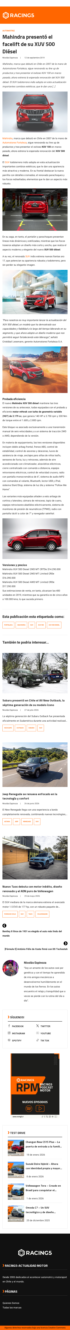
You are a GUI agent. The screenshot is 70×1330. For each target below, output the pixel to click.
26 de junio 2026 (31, 803)
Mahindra (7, 138)
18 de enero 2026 (36, 1155)
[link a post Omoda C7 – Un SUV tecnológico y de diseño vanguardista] (16, 1221)
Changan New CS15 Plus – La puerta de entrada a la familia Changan (43, 1144)
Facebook (18, 1026)
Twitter (45, 1026)
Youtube (46, 1033)
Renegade (27, 821)
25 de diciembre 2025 (38, 1220)
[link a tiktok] (65, 3)
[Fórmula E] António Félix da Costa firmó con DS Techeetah (36, 949)
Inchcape (8, 728)
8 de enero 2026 (35, 1176)
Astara (7, 821)
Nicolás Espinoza (10, 57)
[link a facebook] (49, 3)
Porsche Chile (10, 914)
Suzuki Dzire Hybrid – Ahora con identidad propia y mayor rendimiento (43, 1166)
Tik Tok (45, 1040)
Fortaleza (8, 625)
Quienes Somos (11, 1303)
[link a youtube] (59, 3)
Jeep (16, 821)
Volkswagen (42, 914)
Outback (20, 728)
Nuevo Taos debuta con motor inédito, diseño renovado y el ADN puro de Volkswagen (32, 888)
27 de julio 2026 (31, 710)
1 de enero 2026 (35, 1198)
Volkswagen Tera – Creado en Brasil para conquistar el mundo (43, 1188)
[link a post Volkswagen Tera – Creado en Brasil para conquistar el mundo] (16, 1199)
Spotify (16, 1040)
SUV (7, 162)
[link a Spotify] (62, 3)
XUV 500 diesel (54, 625)
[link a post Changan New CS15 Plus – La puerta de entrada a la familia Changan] (16, 1155)
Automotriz (8, 30)
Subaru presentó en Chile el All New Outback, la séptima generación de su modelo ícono (33, 702)
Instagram (18, 1033)
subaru (31, 728)
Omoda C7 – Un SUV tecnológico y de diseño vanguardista (40, 1210)
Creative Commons (57, 1327)
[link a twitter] (52, 3)
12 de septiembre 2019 (34, 57)
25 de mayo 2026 (32, 896)
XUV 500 (41, 625)
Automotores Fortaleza (14, 142)
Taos (30, 914)
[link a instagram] (56, 3)
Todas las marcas (12, 1307)
